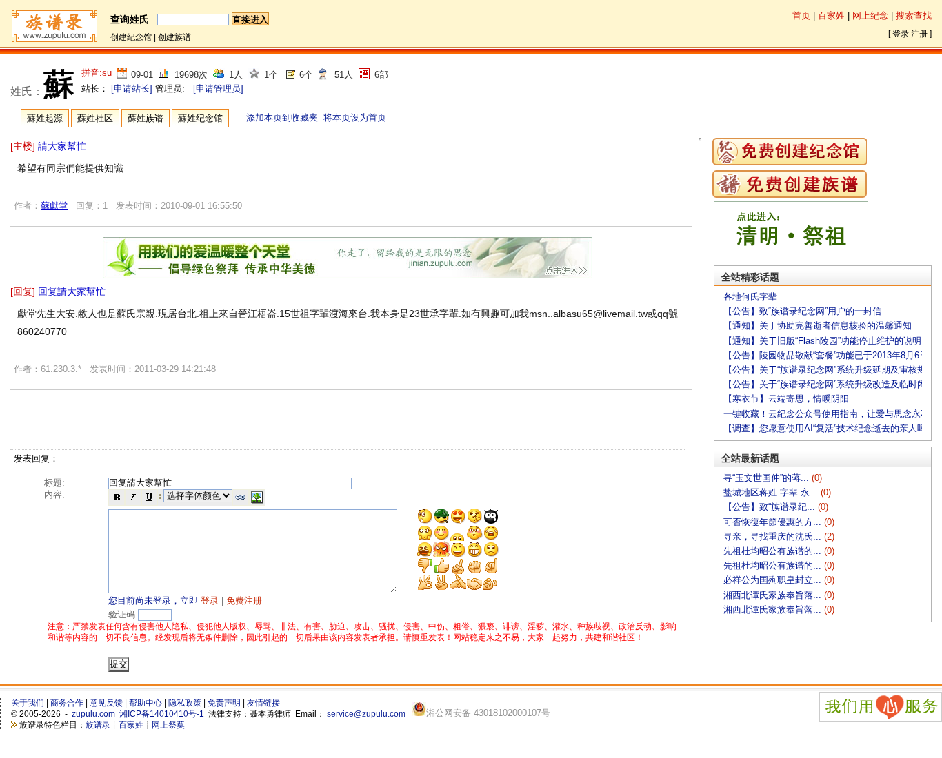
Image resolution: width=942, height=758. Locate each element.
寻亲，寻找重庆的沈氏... (773, 536)
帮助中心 (145, 703)
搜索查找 (914, 15)
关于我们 (27, 703)
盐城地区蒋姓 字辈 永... (772, 492)
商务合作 (66, 703)
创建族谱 (174, 37)
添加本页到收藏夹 (282, 117)
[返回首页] (54, 40)
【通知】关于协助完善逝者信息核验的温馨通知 (817, 325)
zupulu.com (93, 714)
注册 (919, 34)
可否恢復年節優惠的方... (773, 522)
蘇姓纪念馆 (200, 118)
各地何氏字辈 (750, 296)
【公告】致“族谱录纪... (770, 507)
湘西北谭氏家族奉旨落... (773, 595)
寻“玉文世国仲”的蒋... (767, 478)
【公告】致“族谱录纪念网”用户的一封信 (802, 311)
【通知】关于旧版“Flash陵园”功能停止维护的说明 (822, 341)
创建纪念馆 (131, 37)
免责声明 (224, 703)
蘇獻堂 (54, 206)
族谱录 (98, 725)
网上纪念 (870, 15)
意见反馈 (106, 703)
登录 (900, 34)
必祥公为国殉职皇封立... (773, 580)
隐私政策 (184, 703)
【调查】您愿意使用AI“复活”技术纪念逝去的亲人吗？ (829, 428)
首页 (801, 15)
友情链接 (263, 703)
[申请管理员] (218, 88)
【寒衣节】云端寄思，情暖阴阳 (786, 398)
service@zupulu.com (366, 714)
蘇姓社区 (95, 118)
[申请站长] (131, 88)
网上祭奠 (168, 725)
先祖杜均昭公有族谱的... (773, 551)
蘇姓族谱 (145, 118)
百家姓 (831, 15)
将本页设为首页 (354, 117)
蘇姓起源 (45, 118)
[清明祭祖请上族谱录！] (791, 253)
